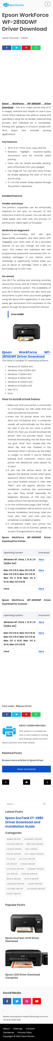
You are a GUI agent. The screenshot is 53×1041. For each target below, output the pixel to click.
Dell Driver (31, 849)
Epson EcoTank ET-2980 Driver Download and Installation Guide (24, 822)
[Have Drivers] (14, 5)
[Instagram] (27, 1001)
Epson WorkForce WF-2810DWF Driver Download (26, 354)
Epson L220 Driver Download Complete (22, 976)
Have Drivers (27, 1036)
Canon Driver (14, 849)
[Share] (6, 48)
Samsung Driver (15, 884)
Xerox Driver (14, 894)
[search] (44, 803)
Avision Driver (15, 844)
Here (41, 559)
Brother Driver (35, 844)
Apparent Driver (33, 839)
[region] (26, 78)
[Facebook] (7, 1001)
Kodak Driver (28, 864)
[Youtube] (37, 1001)
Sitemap (17, 1028)
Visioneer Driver (36, 889)
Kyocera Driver (15, 869)
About (6, 1028)
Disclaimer (8, 1032)
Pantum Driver (29, 874)
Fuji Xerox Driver (34, 854)
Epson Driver (37, 760)
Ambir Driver (13, 839)
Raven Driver (14, 879)
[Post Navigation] (26, 782)
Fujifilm (11, 859)
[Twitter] (17, 1001)
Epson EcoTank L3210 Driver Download (22, 939)
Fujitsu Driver (27, 859)
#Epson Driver (24, 706)
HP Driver (12, 864)
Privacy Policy (25, 1032)
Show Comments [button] (26, 769)
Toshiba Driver (15, 889)
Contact (30, 1028)
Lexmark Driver (35, 869)
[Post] (26, 923)
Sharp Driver (35, 884)
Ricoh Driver (31, 879)
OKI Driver (12, 874)
